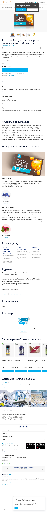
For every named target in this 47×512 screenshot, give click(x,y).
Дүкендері (28, 468)
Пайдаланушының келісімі (6, 482)
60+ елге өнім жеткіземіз (10, 450)
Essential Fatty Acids (8, 45)
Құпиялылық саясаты (5, 484)
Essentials (6, 382)
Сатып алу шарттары (5, 485)
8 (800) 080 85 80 (9, 444)
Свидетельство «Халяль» (10, 387)
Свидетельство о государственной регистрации (16, 384)
